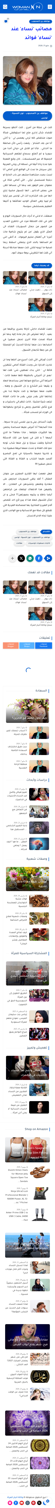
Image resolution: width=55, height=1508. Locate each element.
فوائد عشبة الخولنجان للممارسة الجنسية (17, 903)
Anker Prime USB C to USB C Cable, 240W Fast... (17, 1217)
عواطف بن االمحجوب (40, 21)
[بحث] (5, 7)
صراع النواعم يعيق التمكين (18, 1034)
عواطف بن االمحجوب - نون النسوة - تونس (29, 115)
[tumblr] (27, 1503)
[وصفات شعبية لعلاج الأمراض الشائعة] (39, 918)
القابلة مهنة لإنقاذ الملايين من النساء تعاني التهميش (17, 1092)
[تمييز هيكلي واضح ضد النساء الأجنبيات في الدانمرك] (39, 794)
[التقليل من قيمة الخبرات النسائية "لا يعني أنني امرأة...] (39, 1107)
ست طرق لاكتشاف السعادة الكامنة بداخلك (17, 751)
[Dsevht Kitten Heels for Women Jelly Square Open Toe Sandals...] (40, 1172)
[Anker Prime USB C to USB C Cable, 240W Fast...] (40, 1215)
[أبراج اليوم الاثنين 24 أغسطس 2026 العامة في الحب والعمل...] (40, 1445)
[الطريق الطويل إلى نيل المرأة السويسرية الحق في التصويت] (39, 995)
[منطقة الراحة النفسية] (39, 766)
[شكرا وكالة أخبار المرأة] (40, 304)
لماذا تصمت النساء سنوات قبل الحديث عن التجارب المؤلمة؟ (16, 1308)
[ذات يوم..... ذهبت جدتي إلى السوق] (40, 277)
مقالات (19, 543)
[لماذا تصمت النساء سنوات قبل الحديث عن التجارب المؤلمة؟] (40, 1306)
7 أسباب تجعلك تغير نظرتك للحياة (16, 733)
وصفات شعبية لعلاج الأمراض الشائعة (16, 918)
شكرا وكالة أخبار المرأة (41, 317)
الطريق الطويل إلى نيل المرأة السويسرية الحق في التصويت (17, 999)
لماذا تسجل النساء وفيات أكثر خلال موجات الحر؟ (16, 1269)
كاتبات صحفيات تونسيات (39, 543)
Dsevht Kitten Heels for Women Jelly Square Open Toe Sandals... (18, 1176)
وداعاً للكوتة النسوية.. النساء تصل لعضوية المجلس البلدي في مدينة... (28, 976)
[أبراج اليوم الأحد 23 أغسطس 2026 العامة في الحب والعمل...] (40, 1463)
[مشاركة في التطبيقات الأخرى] (12, 558)
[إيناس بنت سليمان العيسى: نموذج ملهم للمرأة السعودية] (39, 1016)
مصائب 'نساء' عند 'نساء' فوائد (18, 292)
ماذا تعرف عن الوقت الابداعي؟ (18, 1394)
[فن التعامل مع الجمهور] (39, 811)
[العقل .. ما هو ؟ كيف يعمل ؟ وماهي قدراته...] (39, 844)
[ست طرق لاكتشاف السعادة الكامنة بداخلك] (39, 749)
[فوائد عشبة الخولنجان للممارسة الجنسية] (39, 901)
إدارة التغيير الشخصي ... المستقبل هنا (16, 828)
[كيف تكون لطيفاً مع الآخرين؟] (27, 711)
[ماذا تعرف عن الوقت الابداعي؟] (40, 1394)
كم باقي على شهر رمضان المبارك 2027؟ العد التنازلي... (17, 1361)
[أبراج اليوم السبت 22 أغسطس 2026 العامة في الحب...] (40, 1480)
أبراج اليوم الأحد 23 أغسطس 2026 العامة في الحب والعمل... (17, 1465)
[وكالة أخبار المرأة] (27, 6)
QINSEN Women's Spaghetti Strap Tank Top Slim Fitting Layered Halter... (30, 1153)
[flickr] (10, 1503)
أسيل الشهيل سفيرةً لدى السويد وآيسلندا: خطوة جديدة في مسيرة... (17, 1289)
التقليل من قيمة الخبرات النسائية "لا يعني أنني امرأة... (17, 1109)
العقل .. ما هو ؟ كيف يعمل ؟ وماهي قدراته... (16, 846)
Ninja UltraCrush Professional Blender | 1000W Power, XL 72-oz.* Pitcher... (16, 1197)
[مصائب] (15, 277)
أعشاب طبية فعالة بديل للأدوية (32, 884)
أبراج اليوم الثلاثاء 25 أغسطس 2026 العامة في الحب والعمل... (28, 1429)
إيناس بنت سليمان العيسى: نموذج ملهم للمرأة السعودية (16, 1018)
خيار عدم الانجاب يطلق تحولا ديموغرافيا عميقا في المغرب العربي (30, 1248)
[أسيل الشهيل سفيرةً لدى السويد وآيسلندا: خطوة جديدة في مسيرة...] (40, 1285)
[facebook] (16, 1503)
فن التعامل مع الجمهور (19, 812)
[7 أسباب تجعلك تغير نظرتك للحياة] (39, 733)
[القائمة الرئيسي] (50, 7)
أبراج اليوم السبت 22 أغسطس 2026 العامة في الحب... (17, 1482)
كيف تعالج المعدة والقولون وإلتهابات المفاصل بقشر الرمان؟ (18, 938)
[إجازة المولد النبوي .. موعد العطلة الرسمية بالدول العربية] (40, 1376)
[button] (39, 558)
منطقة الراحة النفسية (20, 766)
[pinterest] (33, 1503)
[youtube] (22, 1503)
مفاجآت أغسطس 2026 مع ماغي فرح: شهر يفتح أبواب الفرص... (28, 1342)
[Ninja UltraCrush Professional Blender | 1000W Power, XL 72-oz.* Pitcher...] (40, 1193)
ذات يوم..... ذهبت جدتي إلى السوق (41, 292)
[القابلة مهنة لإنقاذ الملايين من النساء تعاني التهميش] (39, 1090)
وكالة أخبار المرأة (15, 1497)
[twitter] (39, 1503)
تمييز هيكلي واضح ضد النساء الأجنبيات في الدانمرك (17, 796)
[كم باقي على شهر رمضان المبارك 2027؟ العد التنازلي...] (40, 1359)
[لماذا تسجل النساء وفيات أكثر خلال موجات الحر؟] (40, 1267)
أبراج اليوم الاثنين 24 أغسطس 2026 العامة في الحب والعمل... (17, 1447)
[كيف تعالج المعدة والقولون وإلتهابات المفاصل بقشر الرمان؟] (39, 934)
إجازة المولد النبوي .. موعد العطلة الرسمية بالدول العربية (17, 1378)
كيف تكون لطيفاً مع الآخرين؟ (29, 718)
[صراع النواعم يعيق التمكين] (39, 1034)
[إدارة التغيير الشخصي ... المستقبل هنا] (39, 828)
